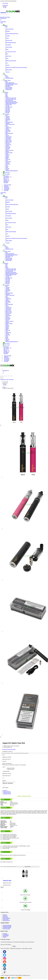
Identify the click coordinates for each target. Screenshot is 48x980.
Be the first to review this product (9, 749)
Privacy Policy (6, 919)
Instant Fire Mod (9, 88)
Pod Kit (7, 76)
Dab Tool (7, 168)
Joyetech (7, 47)
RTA (6, 94)
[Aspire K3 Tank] (25, 878)
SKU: (3, 778)
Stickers (7, 155)
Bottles (7, 153)
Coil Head (8, 116)
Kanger (7, 49)
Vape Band (8, 129)
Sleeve (7, 132)
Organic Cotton (9, 136)
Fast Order (6, 182)
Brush (7, 167)
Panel (7, 165)
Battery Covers (8, 140)
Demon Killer (13, 33)
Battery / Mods (7, 80)
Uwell (6, 17)
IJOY (7, 44)
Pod (6, 178)
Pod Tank (7, 112)
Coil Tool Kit (8, 139)
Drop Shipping (6, 934)
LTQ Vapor (13, 51)
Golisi (11, 40)
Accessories (7, 114)
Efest (9, 35)
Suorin (11, 60)
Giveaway (5, 790)
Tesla (7, 62)
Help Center (5, 5)
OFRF (7, 56)
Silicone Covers (9, 141)
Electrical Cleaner (9, 152)
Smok (9, 17)
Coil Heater (8, 163)
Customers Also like (7, 793)
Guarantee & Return (7, 927)
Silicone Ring (8, 161)
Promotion (7, 175)
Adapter (7, 128)
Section (7, 166)
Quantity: (4, 780)
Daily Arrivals (7, 177)
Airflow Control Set (9, 150)
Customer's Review (7, 792)
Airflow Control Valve (10, 124)
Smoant (14, 60)
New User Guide (6, 928)
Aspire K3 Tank (7, 880)
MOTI (7, 53)
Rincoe (7, 58)
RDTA (7, 96)
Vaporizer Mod (8, 89)
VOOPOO (14, 67)
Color (3, 767)
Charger (7, 126)
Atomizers (6, 92)
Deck (7, 120)
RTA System (8, 131)
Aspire (3, 17)
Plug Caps (8, 143)
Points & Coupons (6, 918)
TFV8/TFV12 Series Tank (11, 97)
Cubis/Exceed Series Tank (11, 99)
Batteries (7, 151)
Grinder (7, 169)
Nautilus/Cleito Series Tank (11, 103)
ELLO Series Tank (9, 100)
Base (6, 125)
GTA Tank (8, 109)
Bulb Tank (8, 110)
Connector (8, 154)
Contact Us (5, 915)
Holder (7, 158)
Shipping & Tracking (7, 926)
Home (4, 387)
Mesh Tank (8, 111)
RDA (7, 95)
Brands (6, 25)
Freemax (7, 38)
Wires (7, 134)
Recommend (6, 181)
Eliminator (8, 123)
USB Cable (8, 159)
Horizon (14, 42)
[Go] (1, 378)
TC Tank (7, 105)
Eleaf (7, 35)
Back (7, 26)
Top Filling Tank (9, 106)
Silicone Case (8, 142)
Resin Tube (8, 148)
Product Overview (6, 791)
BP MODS (8, 31)
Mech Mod (8, 86)
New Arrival (7, 172)
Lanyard (7, 162)
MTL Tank (8, 108)
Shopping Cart (3, 18)
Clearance (6, 180)
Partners (4, 937)
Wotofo (10, 69)
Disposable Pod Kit (9, 78)
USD (5, 6)
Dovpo (17, 33)
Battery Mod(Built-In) (10, 82)
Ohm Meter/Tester (9, 122)
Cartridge (7, 117)
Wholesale (5, 933)
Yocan (8, 71)
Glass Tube (8, 118)
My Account (5, 3)
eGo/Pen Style (8, 144)
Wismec (7, 69)
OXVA (9, 56)
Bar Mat (7, 145)
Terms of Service (6, 920)
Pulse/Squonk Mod (9, 84)
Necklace (7, 157)
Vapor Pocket (8, 137)
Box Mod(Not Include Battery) (12, 83)
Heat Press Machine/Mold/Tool (12, 170)
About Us (5, 914)
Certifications (5, 935)
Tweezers (7, 135)
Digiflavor (8, 33)
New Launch (7, 174)
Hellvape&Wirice (9, 42)
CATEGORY (3, 21)
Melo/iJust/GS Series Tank (11, 101)
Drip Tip (7, 149)
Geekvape (8, 40)
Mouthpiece (8, 119)
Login (3, 763)
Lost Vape (8, 51)
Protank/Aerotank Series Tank (11, 102)
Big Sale (6, 179)
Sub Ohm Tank (9, 104)
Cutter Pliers (8, 146)
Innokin (9, 44)
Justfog (10, 47)
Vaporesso (8, 67)
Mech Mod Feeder (9, 133)
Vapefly (25, 67)
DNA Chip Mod (9, 87)
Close (1, 22)
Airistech (11, 29)
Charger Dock (8, 127)
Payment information (7, 925)
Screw (7, 160)
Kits (5, 74)
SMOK (8, 60)
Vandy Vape (20, 67)
